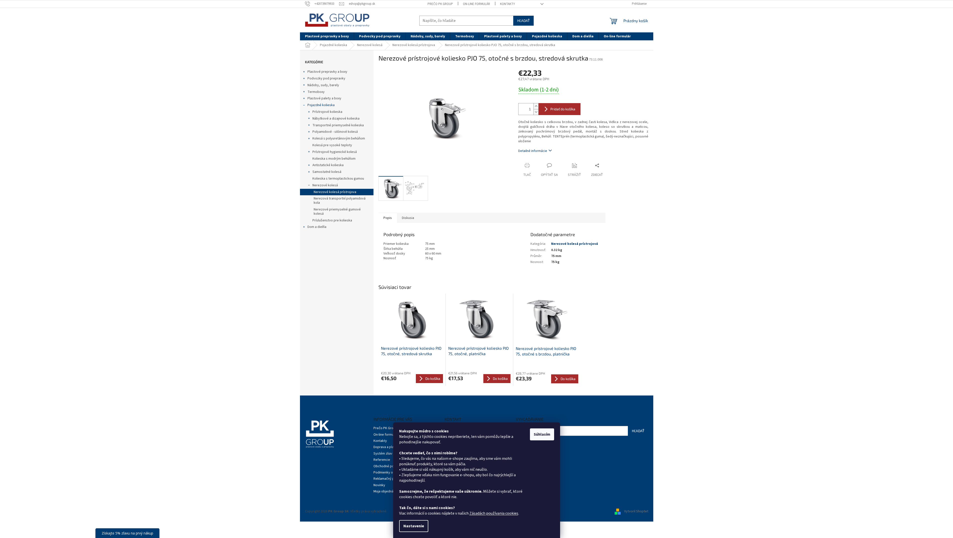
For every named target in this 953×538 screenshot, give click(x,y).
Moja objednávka (386, 491)
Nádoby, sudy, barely (323, 85)
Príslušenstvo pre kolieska (332, 220)
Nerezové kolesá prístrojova (335, 192)
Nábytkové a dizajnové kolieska (336, 118)
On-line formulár (476, 4)
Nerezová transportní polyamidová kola (340, 200)
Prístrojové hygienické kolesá (334, 151)
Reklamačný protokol (389, 478)
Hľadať (523, 20)
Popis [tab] (387, 217)
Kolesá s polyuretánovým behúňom (338, 138)
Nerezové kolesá (325, 185)
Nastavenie (413, 526)
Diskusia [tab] (408, 217)
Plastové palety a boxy (324, 98)
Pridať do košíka (562, 109)
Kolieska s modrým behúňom (334, 158)
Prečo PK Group (440, 4)
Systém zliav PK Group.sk (392, 453)
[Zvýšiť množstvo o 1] (535, 106)
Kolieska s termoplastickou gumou (338, 178)
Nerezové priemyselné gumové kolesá (337, 211)
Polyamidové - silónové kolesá (335, 131)
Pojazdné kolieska (321, 105)
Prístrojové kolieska (327, 111)
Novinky (379, 485)
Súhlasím (542, 434)
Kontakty (507, 4)
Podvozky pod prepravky (326, 78)
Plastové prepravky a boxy (327, 71)
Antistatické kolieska (328, 165)
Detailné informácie (532, 150)
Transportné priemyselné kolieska (338, 125)
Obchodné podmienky (390, 466)
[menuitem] (327, 36)
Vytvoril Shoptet (636, 511)
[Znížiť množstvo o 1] (535, 112)
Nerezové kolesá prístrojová (574, 243)
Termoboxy (316, 91)
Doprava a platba (386, 447)
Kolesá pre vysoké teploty (332, 145)
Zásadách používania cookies (493, 513)
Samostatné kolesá (326, 171)
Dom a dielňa (316, 226)
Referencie (381, 459)
